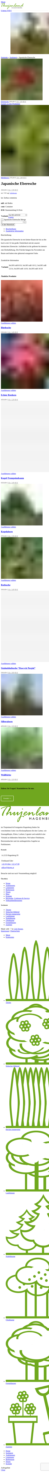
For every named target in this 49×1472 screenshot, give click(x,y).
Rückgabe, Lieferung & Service (18, 898)
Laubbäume (10, 916)
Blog (7, 894)
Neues (8, 892)
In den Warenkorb (8, 225)
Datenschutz (15, 931)
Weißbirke (6, 775)
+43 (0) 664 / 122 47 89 (10, 864)
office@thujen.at (7, 868)
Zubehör (9, 925)
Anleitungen (10, 886)
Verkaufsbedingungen (14, 900)
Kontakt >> (7, 798)
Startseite (4, 57)
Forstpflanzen (11, 923)
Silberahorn (7, 721)
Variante (4, 216)
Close (3, 1470)
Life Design (18, 929)
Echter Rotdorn (8, 395)
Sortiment (13, 57)
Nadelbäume (10, 918)
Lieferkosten (13, 193)
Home (8, 883)
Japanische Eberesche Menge (15, 220)
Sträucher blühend (12, 912)
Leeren (11, 217)
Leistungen (10, 888)
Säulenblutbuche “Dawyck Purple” (18, 668)
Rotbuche (5, 585)
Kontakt (9, 896)
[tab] (27, 229)
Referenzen (10, 890)
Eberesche (5, 102)
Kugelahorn (7, 531)
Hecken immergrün (13, 914)
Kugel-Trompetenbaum (12, 478)
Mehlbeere (5, 178)
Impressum (5, 931)
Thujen (8, 910)
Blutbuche (6, 327)
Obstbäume (10, 920)
